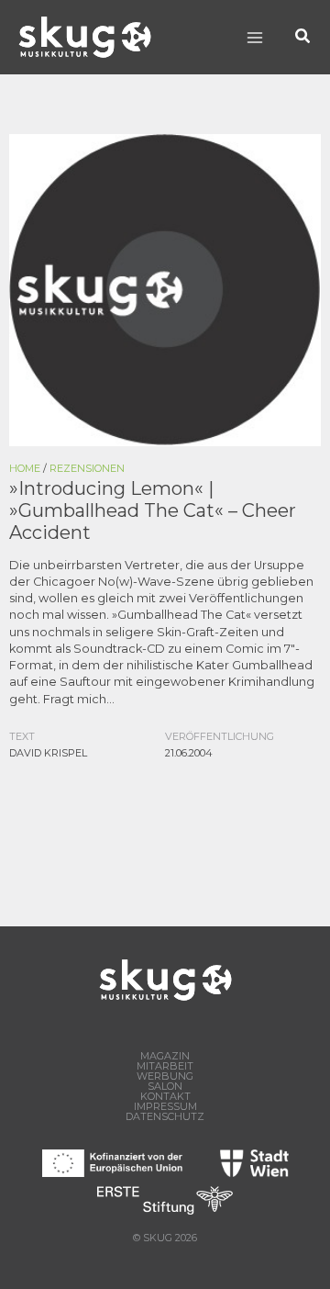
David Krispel (48, 752)
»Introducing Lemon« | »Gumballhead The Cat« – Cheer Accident (152, 510)
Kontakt (165, 1097)
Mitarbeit (165, 1066)
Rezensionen (87, 468)
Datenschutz (165, 1117)
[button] (303, 37)
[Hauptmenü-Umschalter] (254, 37)
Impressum (165, 1107)
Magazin (165, 1056)
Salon (165, 1087)
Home (24, 468)
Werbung (165, 1076)
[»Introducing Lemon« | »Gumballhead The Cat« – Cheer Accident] (165, 288)
